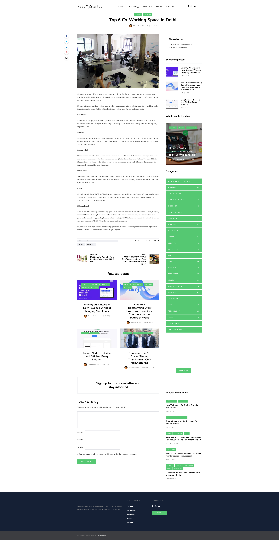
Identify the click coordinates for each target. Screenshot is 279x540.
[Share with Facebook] (66, 36)
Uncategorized (183, 330)
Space (81, 244)
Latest (183, 237)
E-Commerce (183, 206)
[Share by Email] (66, 58)
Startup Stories (183, 286)
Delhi (99, 241)
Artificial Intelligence (91, 284)
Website (80, 447)
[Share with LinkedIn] (66, 47)
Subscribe (159, 513)
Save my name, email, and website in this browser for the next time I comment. (108, 454)
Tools (183, 317)
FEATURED (147, 14)
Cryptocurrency (183, 200)
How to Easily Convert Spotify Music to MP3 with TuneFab (182, 152)
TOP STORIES (147, 333)
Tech (183, 305)
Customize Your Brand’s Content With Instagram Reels (183, 473)
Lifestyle (183, 243)
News (183, 262)
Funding (183, 225)
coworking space (86, 241)
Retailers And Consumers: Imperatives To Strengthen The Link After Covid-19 (184, 438)
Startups (121, 6)
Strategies (183, 299)
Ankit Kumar (140, 26)
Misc (183, 255)
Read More (183, 370)
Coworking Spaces (183, 194)
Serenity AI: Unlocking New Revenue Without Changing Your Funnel (97, 308)
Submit (159, 6)
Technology (134, 6)
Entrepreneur (110, 241)
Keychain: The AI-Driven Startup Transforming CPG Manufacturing (139, 358)
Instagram (183, 231)
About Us (170, 6)
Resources (147, 6)
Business (138, 14)
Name (80, 432)
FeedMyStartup (90, 6)
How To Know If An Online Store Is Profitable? (182, 406)
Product (173, 128)
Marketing (183, 249)
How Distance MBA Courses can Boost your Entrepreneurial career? (183, 454)
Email (80, 440)
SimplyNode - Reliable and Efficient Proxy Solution (97, 356)
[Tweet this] (66, 41)
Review (182, 128)
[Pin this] (66, 52)
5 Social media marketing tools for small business (181, 422)
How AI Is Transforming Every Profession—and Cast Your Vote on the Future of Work (139, 311)
